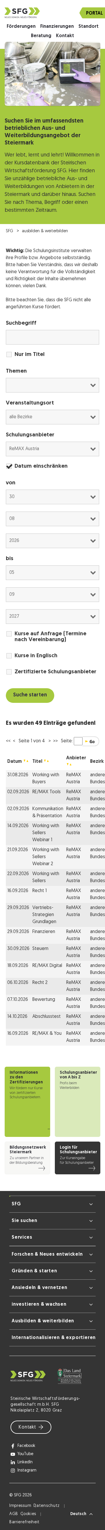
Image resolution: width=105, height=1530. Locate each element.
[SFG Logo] (52, 13)
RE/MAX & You (47, 1033)
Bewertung (43, 999)
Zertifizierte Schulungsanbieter (55, 672)
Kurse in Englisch (36, 656)
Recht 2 (40, 982)
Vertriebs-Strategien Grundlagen (44, 915)
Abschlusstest (46, 1016)
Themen (16, 371)
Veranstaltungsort (30, 403)
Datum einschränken (41, 466)
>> (55, 741)
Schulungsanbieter (30, 435)
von (10, 483)
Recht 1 (39, 891)
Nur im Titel (30, 354)
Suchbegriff (21, 323)
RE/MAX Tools (46, 792)
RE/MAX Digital (47, 965)
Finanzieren (43, 932)
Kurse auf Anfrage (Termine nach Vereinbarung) (50, 637)
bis (9, 559)
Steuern (40, 948)
